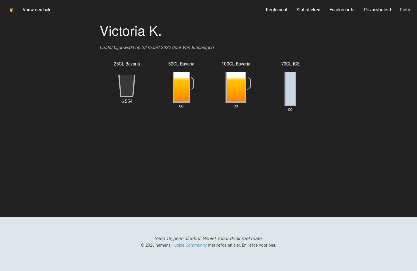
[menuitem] (276, 10)
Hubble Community (189, 245)
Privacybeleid (377, 9)
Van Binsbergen (198, 47)
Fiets (405, 9)
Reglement (276, 9)
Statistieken (308, 9)
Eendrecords (342, 9)
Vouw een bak (36, 9)
